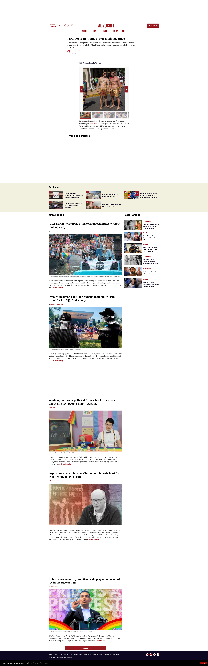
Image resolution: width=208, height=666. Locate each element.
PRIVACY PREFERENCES (98, 654)
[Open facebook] (65, 25)
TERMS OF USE (108, 654)
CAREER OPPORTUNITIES (66, 654)
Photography (147, 221)
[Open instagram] (75, 25)
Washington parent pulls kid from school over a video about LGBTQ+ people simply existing (83, 402)
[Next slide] (126, 89)
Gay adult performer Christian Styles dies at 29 (150, 238)
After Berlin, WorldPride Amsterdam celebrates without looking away (84, 225)
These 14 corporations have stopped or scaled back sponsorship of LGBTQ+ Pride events (149, 196)
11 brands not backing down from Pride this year (111, 195)
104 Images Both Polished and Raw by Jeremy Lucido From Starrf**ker (150, 262)
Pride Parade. (94, 123)
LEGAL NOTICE (116, 654)
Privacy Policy (32, 663)
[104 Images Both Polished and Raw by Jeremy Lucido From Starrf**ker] (133, 260)
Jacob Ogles (52, 407)
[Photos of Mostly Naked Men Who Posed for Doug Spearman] (133, 225)
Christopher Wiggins (54, 586)
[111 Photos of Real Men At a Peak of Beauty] (133, 271)
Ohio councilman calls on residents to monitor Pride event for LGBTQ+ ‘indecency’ (82, 298)
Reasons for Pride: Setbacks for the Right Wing (111, 205)
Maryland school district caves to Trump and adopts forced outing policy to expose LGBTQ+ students (151, 286)
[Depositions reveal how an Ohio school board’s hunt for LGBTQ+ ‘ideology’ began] (85, 504)
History (115, 31)
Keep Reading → (59, 287)
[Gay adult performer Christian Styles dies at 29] (133, 236)
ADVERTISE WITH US (78, 654)
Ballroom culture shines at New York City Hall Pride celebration (73, 205)
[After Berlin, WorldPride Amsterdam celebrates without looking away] (85, 254)
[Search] (144, 26)
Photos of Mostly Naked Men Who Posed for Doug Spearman (151, 226)
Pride (55, 35)
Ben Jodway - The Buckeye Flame (56, 304)
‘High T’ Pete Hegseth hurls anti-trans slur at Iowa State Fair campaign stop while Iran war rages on (150, 251)
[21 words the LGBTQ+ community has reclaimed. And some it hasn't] (56, 195)
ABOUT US (57, 654)
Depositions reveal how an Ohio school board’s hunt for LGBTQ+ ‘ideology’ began (84, 475)
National (145, 244)
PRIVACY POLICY (87, 654)
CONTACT (51, 654)
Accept (203, 663)
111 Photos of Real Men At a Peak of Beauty (151, 273)
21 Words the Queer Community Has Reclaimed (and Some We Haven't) (74, 195)
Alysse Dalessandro (54, 231)
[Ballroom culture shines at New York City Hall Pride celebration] (56, 205)
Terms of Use (43, 663)
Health (105, 31)
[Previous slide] (81, 89)
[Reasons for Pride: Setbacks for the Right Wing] (93, 205)
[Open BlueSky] (68, 25)
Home (50, 35)
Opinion (124, 31)
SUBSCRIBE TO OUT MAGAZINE (53, 25)
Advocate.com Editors (77, 50)
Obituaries (146, 233)
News (94, 31)
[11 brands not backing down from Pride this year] (93, 195)
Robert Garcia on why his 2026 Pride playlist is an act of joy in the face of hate (84, 580)
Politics (84, 31)
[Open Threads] (72, 25)
